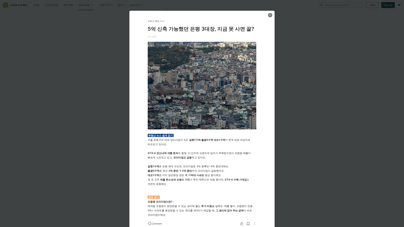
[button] (270, 15)
